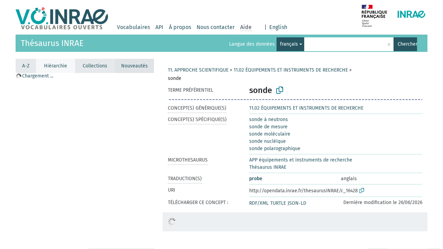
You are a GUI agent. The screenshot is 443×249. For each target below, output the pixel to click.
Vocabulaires (133, 27)
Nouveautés (134, 66)
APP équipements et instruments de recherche (300, 160)
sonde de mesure (268, 127)
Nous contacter (216, 27)
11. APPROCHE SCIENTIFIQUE (198, 70)
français (289, 44)
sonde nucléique (267, 141)
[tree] (85, 160)
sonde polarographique (274, 148)
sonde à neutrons (268, 119)
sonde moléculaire (269, 134)
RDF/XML (259, 203)
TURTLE (278, 203)
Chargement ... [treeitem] (37, 76)
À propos (180, 27)
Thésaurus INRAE (52, 43)
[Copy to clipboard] (279, 90)
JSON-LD (297, 203)
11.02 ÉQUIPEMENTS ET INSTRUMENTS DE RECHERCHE (291, 70)
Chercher (407, 44)
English (278, 27)
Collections (95, 66)
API (159, 27)
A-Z (25, 66)
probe (255, 179)
